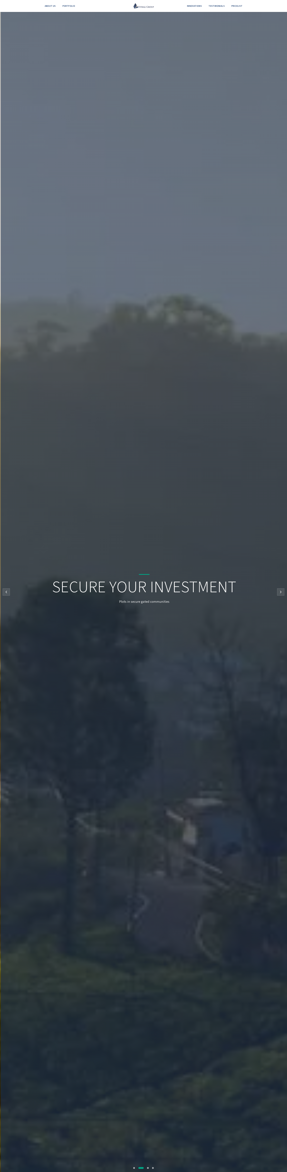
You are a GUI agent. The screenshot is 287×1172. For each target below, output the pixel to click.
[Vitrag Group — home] (143, 6)
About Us (50, 6)
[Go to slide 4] (153, 1168)
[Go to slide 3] (148, 1168)
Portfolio (68, 6)
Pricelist (236, 6)
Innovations (194, 6)
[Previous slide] (6, 592)
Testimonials (217, 6)
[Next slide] (280, 592)
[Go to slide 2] (143, 1168)
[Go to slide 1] (136, 1168)
